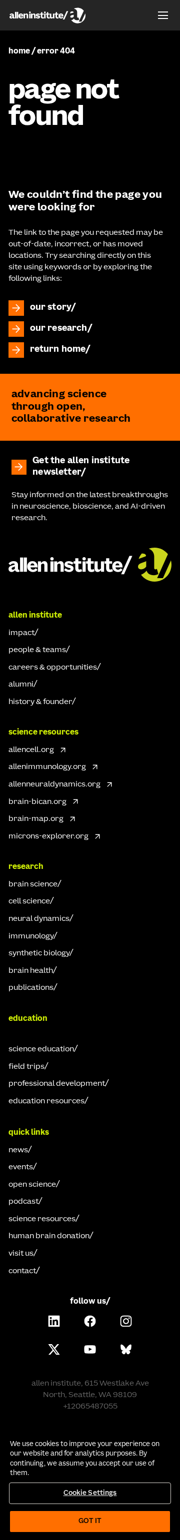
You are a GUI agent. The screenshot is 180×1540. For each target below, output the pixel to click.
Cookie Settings (90, 1493)
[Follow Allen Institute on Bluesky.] (126, 1349)
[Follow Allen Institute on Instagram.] (126, 1321)
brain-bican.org (37, 802)
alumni (21, 685)
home (19, 51)
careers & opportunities (52, 668)
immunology (31, 936)
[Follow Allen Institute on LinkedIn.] (54, 1321)
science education (41, 1049)
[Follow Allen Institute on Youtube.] (90, 1349)
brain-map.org (36, 819)
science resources (42, 1219)
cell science (29, 901)
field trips (26, 1067)
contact (22, 1271)
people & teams (37, 650)
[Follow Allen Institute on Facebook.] (90, 1321)
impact (21, 633)
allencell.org (31, 750)
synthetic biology (39, 953)
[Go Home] (90, 563)
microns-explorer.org (48, 836)
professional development (56, 1084)
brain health (30, 971)
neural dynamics (39, 919)
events (20, 1167)
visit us (21, 1254)
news (18, 1150)
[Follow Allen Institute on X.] (54, 1349)
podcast (23, 1202)
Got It (90, 1521)
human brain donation (49, 1236)
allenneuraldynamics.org (54, 784)
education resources (46, 1101)
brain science (33, 884)
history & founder (40, 702)
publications (31, 988)
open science (32, 1185)
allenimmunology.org (47, 767)
